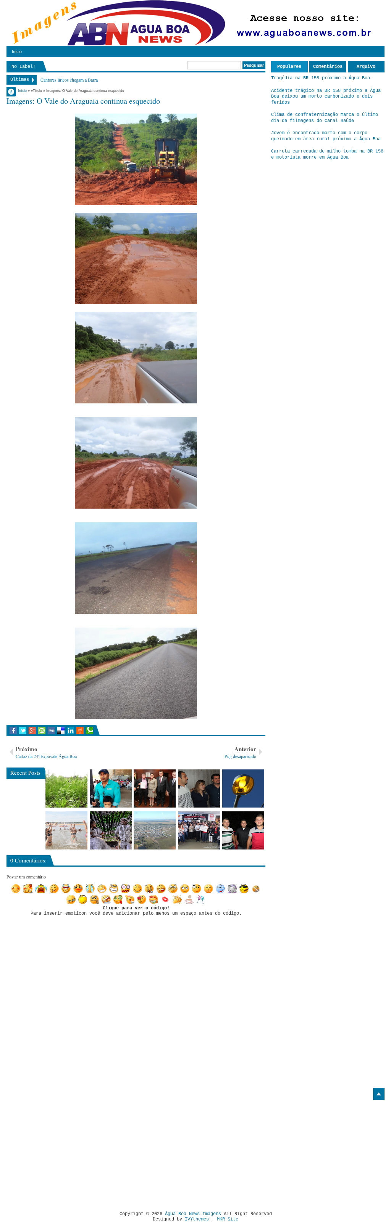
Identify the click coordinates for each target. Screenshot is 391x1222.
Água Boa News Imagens (193, 1214)
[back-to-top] (379, 1094)
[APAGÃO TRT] (199, 830)
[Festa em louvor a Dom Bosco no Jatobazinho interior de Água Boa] (111, 788)
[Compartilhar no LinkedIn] (70, 730)
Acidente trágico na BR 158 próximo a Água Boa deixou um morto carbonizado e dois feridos (326, 96)
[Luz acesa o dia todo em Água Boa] (243, 788)
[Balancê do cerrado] (111, 830)
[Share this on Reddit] (80, 730)
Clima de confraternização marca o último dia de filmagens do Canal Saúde (324, 118)
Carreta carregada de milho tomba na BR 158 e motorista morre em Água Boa (327, 154)
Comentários (328, 66)
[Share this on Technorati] (89, 730)
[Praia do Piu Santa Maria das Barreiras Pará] (66, 830)
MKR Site (227, 1219)
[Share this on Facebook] (13, 730)
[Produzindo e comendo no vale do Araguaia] (66, 788)
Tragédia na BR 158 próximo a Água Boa (320, 78)
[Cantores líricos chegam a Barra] (199, 788)
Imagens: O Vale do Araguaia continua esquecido (83, 100)
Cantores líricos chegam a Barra (69, 80)
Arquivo (366, 66)
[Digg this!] (51, 730)
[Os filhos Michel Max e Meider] (243, 830)
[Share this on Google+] (32, 730)
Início (17, 51)
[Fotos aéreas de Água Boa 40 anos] (155, 830)
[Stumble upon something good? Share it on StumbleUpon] (41, 730)
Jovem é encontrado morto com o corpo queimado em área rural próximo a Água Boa (326, 136)
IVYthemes (197, 1219)
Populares (289, 66)
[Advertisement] (70, 1152)
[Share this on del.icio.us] (61, 730)
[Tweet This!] (22, 730)
